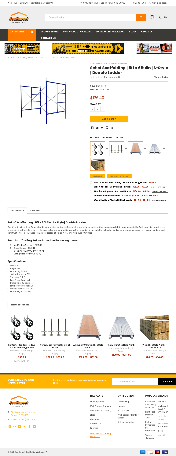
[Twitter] (102, 128)
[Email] (97, 128)
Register (165, 3)
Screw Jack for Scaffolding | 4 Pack (55, 346)
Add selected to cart (119, 176)
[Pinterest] (112, 128)
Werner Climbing (149, 436)
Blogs (133, 31)
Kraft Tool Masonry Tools (150, 414)
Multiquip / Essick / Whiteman (163, 409)
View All (161, 435)
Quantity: (95, 104)
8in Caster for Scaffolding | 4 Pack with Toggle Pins (22, 346)
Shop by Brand (50, 31)
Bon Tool (162, 401)
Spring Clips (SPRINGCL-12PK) (27, 253)
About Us (146, 31)
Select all (97, 176)
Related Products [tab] (20, 304)
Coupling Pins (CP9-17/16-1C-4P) (29, 251)
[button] (22, 48)
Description (17, 210)
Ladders (121, 406)
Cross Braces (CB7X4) (24, 248)
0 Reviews (35, 210)
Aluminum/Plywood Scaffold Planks (88, 346)
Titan (160, 430)
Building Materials (126, 422)
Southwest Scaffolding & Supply (150, 404)
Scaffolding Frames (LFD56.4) (28, 245)
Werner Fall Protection (163, 425)
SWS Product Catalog (77, 31)
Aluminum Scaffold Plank (121, 345)
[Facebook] (92, 128)
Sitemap (94, 428)
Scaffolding (123, 401)
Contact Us (48, 38)
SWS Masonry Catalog (110, 31)
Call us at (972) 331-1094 (23, 419)
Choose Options (158, 187)
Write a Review (161, 77)
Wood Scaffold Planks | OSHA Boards (154, 346)
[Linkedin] (107, 128)
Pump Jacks (123, 410)
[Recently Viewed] (153, 17)
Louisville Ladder (162, 418)
